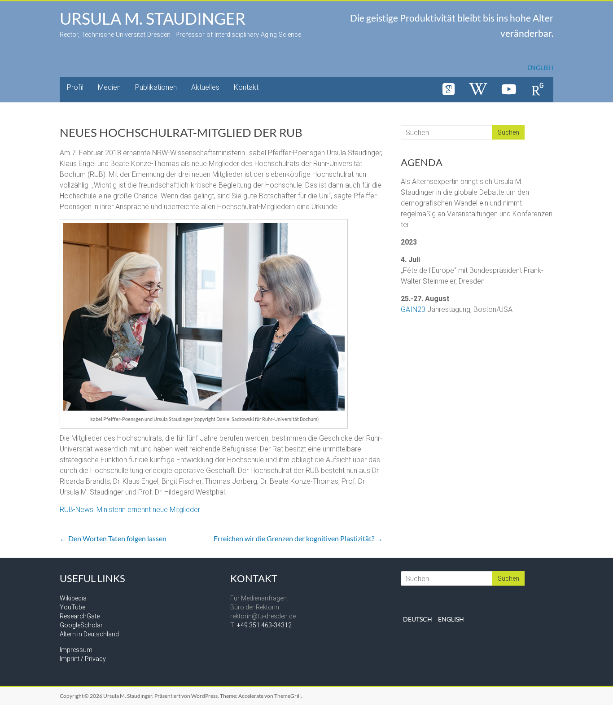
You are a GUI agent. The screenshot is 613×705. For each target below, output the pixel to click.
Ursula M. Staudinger (152, 18)
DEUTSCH (417, 619)
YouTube (72, 607)
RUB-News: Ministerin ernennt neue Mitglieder (130, 509)
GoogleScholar (81, 625)
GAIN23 (413, 309)
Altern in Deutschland (89, 634)
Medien (109, 87)
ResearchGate (80, 616)
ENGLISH (540, 67)
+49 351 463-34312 (264, 625)
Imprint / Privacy (83, 658)
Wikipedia (73, 598)
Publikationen (156, 87)
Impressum (76, 649)
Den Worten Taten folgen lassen (113, 538)
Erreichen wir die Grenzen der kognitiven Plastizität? (298, 538)
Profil (75, 87)
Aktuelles (205, 87)
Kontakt (246, 87)
